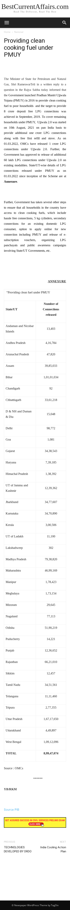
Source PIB (11, 809)
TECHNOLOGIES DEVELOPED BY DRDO (18, 849)
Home (7, 32)
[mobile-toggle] (6, 22)
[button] (64, 22)
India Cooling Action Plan (53, 849)
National (18, 32)
